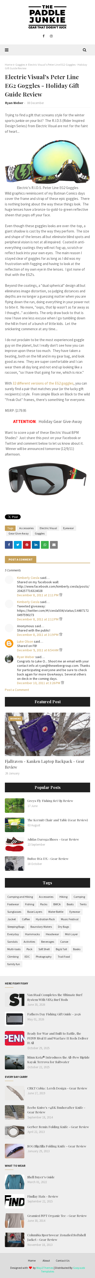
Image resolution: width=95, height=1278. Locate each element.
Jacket (11, 919)
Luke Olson (25, 641)
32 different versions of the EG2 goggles (43, 383)
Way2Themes (44, 1268)
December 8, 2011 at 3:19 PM (38, 634)
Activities (29, 941)
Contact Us (62, 1260)
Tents (83, 904)
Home (8, 64)
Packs (43, 904)
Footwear (13, 904)
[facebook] (43, 36)
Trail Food (64, 956)
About (46, 1260)
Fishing (29, 904)
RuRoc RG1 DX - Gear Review (47, 859)
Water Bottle (55, 911)
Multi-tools (13, 949)
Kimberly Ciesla (28, 578)
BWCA (57, 904)
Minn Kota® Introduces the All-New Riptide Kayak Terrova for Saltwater (58, 1059)
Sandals (12, 941)
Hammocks (32, 934)
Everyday (13, 934)
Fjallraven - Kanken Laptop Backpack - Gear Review (45, 764)
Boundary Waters (41, 926)
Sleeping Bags (15, 926)
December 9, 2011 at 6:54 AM (38, 650)
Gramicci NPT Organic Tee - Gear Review (57, 1216)
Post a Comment (17, 690)
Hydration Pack (45, 919)
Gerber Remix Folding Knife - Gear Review (58, 1127)
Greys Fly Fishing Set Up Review (50, 801)
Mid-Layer (71, 934)
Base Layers (34, 911)
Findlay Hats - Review (42, 1196)
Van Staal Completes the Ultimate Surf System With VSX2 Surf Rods (54, 997)
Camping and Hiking (20, 897)
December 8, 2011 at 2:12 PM (38, 619)
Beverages (47, 941)
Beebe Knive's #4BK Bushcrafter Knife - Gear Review (56, 1109)
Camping (79, 897)
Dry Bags (63, 926)
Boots (70, 904)
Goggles (20, 64)
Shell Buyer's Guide (41, 1177)
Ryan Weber (14, 103)
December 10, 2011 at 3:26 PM (39, 683)
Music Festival (69, 919)
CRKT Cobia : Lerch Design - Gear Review (57, 1088)
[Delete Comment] (60, 595)
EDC (27, 956)
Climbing (13, 956)
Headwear (52, 934)
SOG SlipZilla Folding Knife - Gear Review (56, 1146)
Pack (29, 949)
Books (76, 949)
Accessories (26, 528)
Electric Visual (48, 528)
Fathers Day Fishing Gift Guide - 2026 (54, 1014)
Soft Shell (44, 949)
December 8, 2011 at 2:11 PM (38, 595)
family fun (13, 964)
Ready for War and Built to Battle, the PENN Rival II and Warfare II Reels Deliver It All (57, 1038)
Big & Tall (61, 949)
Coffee (26, 919)
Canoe (64, 941)
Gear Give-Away (19, 533)
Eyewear (68, 528)
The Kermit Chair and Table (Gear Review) (57, 820)
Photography (44, 956)
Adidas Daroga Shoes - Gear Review (53, 839)
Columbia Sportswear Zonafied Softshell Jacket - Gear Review (56, 1237)
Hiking (63, 897)
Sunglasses (14, 911)
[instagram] (51, 36)
